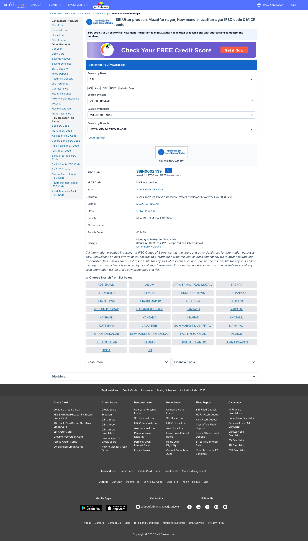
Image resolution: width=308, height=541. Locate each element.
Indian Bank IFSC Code (65, 145)
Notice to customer (174, 522)
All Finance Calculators (235, 411)
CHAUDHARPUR (150, 301)
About (87, 522)
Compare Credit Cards (66, 409)
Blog (127, 522)
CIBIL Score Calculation (108, 431)
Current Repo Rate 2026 (177, 452)
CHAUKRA (193, 301)
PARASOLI (236, 334)
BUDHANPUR (237, 293)
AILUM (149, 284)
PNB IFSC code (61, 169)
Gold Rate (172, 481)
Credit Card (58, 25)
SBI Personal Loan (144, 418)
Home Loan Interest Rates (177, 435)
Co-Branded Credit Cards (68, 446)
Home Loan (58, 35)
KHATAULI (236, 317)
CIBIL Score (108, 419)
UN (150, 350)
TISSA (106, 350)
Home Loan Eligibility (172, 443)
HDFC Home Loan (176, 423)
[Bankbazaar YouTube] (225, 507)
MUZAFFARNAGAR (106, 334)
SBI (74, 13)
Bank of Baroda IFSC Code (64, 157)
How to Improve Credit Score (111, 440)
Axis (97, 88)
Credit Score (59, 40)
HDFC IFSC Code (62, 130)
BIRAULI (149, 293)
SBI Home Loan (175, 418)
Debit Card (58, 53)
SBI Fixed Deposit (206, 409)
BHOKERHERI (106, 293)
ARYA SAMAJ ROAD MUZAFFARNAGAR (193, 284)
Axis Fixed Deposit (206, 419)
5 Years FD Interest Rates (207, 443)
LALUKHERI (150, 325)
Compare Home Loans (175, 411)
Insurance (147, 390)
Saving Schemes (61, 63)
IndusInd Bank (126, 88)
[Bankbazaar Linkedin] (198, 507)
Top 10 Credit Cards (65, 441)
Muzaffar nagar (102, 13)
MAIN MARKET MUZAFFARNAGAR (193, 325)
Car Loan (57, 48)
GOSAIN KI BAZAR (106, 309)
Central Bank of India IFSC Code (64, 176)
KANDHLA (150, 317)
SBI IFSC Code (60, 125)
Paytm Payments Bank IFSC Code (65, 184)
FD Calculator (236, 440)
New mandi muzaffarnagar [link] (126, 13)
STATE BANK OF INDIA (149, 189)
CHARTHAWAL (106, 301)
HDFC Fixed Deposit (207, 414)
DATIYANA (237, 301)
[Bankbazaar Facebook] (207, 507)
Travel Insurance (61, 113)
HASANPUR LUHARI (149, 309)
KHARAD (193, 317)
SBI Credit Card (62, 431)
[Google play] (91, 508)
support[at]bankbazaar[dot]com (160, 506)
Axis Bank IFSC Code (64, 135)
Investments (171, 471)
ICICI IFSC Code (61, 150)
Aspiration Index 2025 (193, 390)
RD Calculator (236, 445)
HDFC (113, 88)
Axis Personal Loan (145, 428)
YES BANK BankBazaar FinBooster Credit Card (73, 416)
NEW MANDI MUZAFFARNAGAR (150, 334)
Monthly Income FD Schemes (207, 452)
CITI (105, 88)
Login (292, 4)
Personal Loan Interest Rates (142, 443)
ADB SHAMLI (106, 284)
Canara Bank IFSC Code (66, 140)
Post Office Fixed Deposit (206, 426)
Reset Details (96, 138)
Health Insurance (61, 93)
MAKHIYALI (236, 325)
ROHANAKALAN (106, 342)
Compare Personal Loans (145, 411)
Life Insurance (60, 83)
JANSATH (193, 309)
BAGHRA (236, 284)
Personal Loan (60, 30)
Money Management (194, 471)
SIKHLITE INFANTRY (193, 342)
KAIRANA (236, 309)
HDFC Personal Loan (146, 423)
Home (53, 13)
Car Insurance (60, 88)
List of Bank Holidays (148, 246)
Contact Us (114, 522)
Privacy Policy (216, 522)
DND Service (196, 522)
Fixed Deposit (60, 73)
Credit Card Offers (149, 471)
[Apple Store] (116, 508)
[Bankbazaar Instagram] (216, 507)
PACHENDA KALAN (193, 334)
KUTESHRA (106, 325)
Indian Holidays (191, 481)
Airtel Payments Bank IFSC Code (64, 193)
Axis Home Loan (175, 428)
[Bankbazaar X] (189, 507)
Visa (206, 481)
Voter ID (56, 103)
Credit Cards (129, 390)
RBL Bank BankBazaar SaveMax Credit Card (72, 425)
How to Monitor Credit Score (114, 448)
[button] (168, 170)
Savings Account (61, 58)
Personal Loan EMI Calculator (239, 425)
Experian (107, 414)
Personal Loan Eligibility (142, 435)
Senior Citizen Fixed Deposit (207, 435)
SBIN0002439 (149, 171)
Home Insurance (61, 108)
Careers (99, 522)
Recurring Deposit (62, 78)
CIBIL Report (109, 424)
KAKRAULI (106, 317)
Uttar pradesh (85, 13)
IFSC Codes (64, 13)
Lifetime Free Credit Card (68, 436)
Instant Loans (142, 450)
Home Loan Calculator (241, 418)
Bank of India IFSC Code (66, 164)
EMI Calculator (60, 68)
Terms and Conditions (146, 522)
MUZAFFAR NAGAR (147, 203)
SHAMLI (149, 342)
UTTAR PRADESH (146, 210)
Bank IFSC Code (153, 481)
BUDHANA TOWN (193, 293)
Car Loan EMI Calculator (236, 433)
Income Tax (133, 481)
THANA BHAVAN (236, 342)
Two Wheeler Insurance (65, 98)
